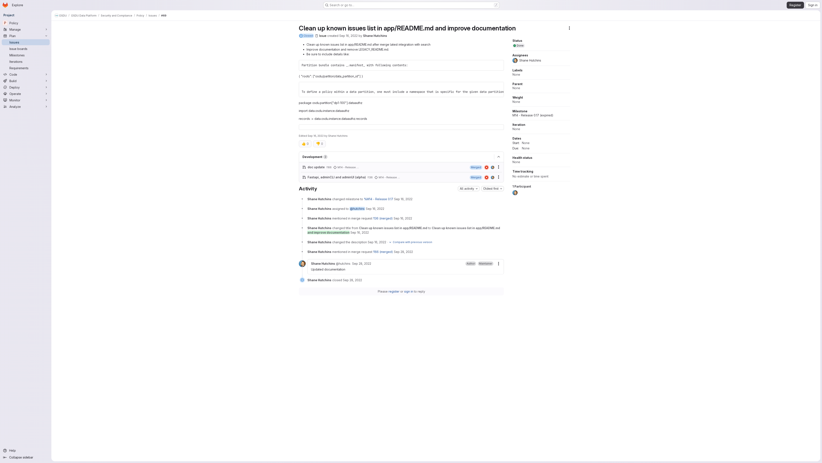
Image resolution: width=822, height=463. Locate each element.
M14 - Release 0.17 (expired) (532, 115)
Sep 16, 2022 (348, 36)
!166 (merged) (383, 252)
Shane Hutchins (375, 36)
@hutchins (357, 208)
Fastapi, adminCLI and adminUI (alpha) (337, 177)
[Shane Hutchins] (492, 167)
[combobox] (469, 188)
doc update (316, 167)
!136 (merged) (383, 218)
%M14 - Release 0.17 (378, 199)
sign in (408, 291)
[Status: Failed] (486, 167)
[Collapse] (498, 156)
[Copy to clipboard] (498, 65)
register (394, 291)
